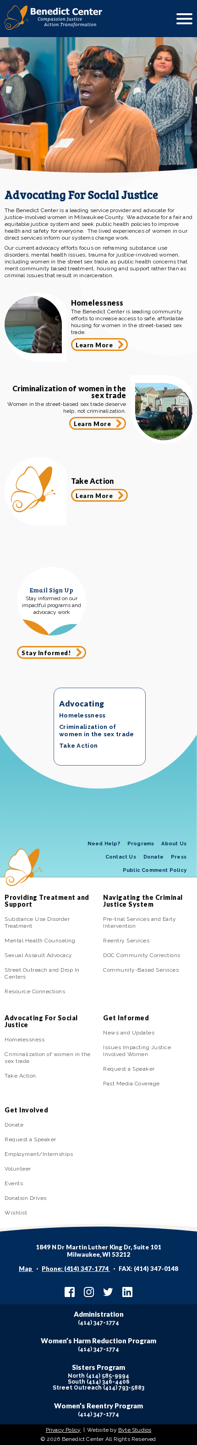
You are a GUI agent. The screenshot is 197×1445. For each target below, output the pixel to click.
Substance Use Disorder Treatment (37, 922)
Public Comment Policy (154, 870)
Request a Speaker (129, 1069)
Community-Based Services (141, 970)
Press (178, 857)
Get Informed (126, 1018)
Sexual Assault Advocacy (38, 955)
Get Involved (26, 1110)
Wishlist (16, 1213)
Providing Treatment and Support (47, 900)
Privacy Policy (63, 1430)
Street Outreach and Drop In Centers (42, 973)
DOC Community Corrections (142, 955)
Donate (153, 857)
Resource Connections (35, 991)
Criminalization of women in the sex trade (96, 730)
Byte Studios (134, 1430)
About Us (173, 844)
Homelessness (82, 715)
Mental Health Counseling (40, 940)
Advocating (81, 703)
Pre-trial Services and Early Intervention (139, 922)
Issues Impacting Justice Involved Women (137, 1050)
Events (14, 1183)
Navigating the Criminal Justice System (143, 900)
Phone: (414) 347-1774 (76, 1268)
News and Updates (128, 1032)
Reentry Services (126, 940)
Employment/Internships (39, 1154)
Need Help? (104, 844)
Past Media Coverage (131, 1083)
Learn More (94, 345)
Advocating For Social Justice (41, 1021)
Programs (140, 844)
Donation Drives (26, 1198)
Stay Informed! (46, 653)
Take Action (78, 745)
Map (26, 1268)
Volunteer (18, 1169)
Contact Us (120, 857)
